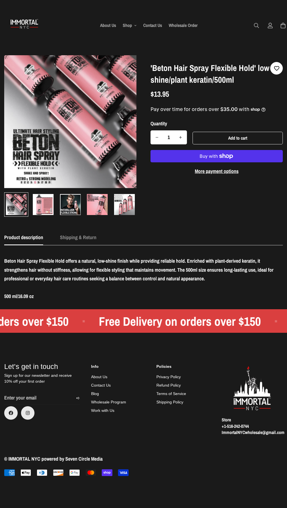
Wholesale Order (183, 25)
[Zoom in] (124, 67)
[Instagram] (27, 413)
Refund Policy (168, 385)
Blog (95, 393)
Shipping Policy (169, 402)
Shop (127, 25)
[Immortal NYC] (24, 25)
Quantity (159, 123)
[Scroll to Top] (276, 477)
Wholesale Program (108, 402)
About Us (108, 25)
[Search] (256, 25)
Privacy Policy (168, 377)
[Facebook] (11, 413)
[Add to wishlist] (276, 68)
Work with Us (102, 410)
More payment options (217, 171)
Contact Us (152, 25)
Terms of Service (171, 393)
